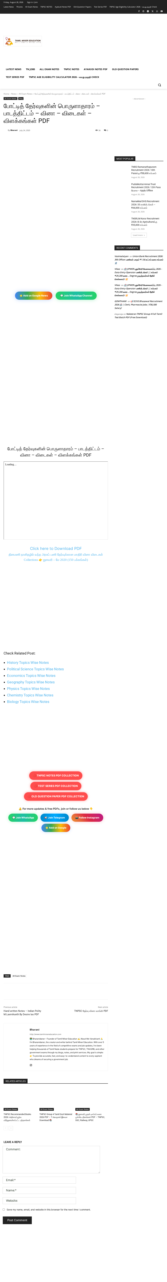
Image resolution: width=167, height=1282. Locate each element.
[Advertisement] (102, 41)
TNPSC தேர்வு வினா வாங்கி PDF (91, 1010)
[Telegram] (148, 11)
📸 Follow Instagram (87, 817)
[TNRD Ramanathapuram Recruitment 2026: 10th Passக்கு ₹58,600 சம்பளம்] (121, 170)
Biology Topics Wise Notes (28, 702)
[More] (56, 138)
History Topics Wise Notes (28, 663)
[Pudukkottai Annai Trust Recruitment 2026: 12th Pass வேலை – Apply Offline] (121, 188)
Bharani (13, 130)
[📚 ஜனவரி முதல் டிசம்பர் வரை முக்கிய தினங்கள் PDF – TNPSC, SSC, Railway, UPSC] (91, 1099)
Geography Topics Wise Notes (31, 682)
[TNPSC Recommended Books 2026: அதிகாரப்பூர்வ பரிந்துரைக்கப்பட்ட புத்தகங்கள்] (20, 1099)
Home (6, 93)
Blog (21, 98)
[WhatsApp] (157, 11)
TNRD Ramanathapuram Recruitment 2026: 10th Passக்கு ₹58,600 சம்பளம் (143, 170)
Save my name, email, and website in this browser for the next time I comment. (49, 1209)
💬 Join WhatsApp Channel (76, 295)
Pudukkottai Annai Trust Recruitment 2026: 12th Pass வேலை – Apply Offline (146, 187)
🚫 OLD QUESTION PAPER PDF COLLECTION (56, 796)
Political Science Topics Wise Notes (35, 669)
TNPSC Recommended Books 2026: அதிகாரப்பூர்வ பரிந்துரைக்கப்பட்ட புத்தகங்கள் (17, 1117)
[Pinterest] (41, 138)
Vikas (117, 268)
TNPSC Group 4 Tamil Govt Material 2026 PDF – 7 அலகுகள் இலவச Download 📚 (55, 1117)
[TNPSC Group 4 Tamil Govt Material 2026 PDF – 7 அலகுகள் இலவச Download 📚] (55, 1099)
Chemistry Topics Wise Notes (30, 695)
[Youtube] (161, 11)
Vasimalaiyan (121, 256)
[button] (159, 85)
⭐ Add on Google (55, 827)
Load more (138, 235)
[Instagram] (143, 11)
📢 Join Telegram (54, 817)
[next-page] (11, 1128)
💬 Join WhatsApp (23, 817)
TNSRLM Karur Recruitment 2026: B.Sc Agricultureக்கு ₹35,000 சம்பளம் (145, 221)
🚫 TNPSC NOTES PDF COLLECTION (56, 775)
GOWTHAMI (120, 301)
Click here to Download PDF (56, 548)
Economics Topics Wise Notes (31, 676)
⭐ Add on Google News (34, 295)
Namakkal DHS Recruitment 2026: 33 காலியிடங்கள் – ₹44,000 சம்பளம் (145, 204)
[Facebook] (139, 11)
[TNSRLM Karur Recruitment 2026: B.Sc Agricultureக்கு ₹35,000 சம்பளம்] (121, 222)
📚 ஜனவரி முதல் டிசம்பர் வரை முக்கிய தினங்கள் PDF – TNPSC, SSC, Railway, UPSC (90, 1117)
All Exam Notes (25, 93)
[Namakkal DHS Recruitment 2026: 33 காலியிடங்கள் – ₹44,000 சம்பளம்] (121, 205)
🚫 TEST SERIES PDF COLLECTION (56, 786)
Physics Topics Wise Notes (28, 689)
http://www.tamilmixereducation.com (45, 1034)
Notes (14, 93)
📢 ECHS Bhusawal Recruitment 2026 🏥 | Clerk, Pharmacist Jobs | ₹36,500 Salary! (138, 304)
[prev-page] (6, 1128)
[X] (152, 11)
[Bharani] (6, 130)
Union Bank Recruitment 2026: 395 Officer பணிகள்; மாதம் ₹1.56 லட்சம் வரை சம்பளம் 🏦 (138, 260)
